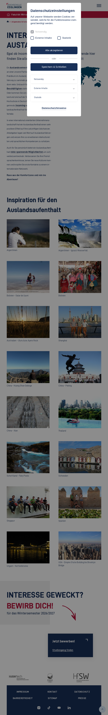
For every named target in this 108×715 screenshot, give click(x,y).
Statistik (66, 38)
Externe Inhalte (43, 38)
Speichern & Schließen (54, 67)
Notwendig (41, 31)
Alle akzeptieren (54, 50)
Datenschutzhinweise (54, 108)
